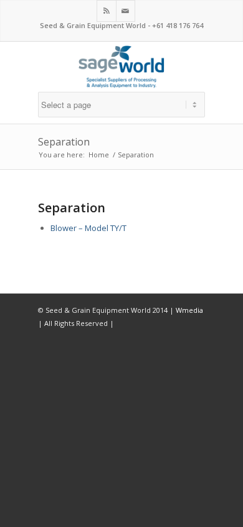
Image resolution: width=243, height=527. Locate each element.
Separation (64, 142)
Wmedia (189, 310)
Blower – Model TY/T (88, 228)
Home (98, 154)
